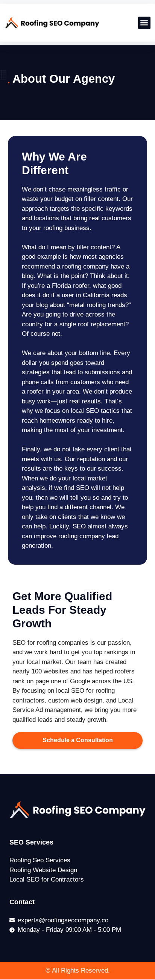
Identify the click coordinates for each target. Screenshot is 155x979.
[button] (144, 23)
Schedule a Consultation (78, 740)
